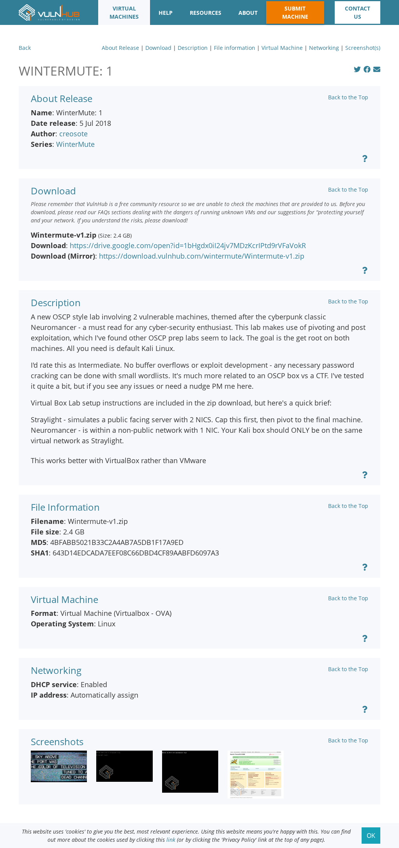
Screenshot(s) (362, 47)
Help (166, 12)
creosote (73, 133)
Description (193, 47)
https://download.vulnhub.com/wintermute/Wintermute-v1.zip (201, 256)
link (170, 839)
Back (25, 47)
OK (371, 835)
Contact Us (357, 12)
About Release (120, 47)
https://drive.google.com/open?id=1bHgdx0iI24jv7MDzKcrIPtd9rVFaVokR (188, 245)
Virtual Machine (282, 47)
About (248, 12)
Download (158, 47)
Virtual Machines (124, 12)
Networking (324, 47)
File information (234, 47)
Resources (205, 12)
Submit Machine (295, 12)
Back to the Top (348, 97)
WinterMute (75, 144)
